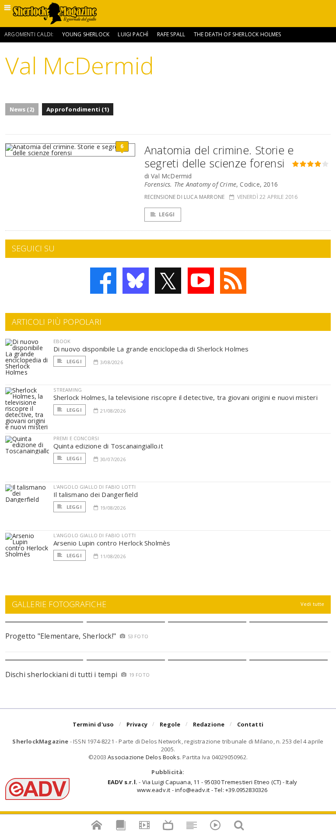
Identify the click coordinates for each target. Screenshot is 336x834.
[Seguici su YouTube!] (201, 280)
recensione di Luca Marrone (184, 197)
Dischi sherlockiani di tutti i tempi (61, 674)
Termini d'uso (93, 724)
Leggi (167, 214)
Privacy (136, 724)
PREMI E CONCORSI (76, 438)
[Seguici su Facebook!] (103, 280)
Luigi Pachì (133, 34)
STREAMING (67, 389)
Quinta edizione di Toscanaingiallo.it (108, 445)
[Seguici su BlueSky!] (135, 280)
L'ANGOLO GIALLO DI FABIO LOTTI (94, 486)
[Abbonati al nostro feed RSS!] (233, 280)
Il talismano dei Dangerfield (95, 494)
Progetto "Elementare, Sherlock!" (60, 636)
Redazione (209, 724)
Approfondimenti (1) (77, 109)
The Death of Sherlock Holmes (237, 34)
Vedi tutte (313, 604)
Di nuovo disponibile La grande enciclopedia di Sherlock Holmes (151, 348)
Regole (170, 724)
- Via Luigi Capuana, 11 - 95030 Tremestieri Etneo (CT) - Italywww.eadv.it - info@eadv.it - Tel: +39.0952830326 (202, 786)
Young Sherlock (86, 34)
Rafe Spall (171, 34)
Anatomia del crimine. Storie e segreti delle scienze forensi (219, 156)
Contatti (250, 724)
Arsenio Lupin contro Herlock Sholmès (112, 543)
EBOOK (62, 341)
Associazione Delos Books (144, 757)
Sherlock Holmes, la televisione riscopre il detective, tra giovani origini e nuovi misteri (185, 397)
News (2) (22, 109)
